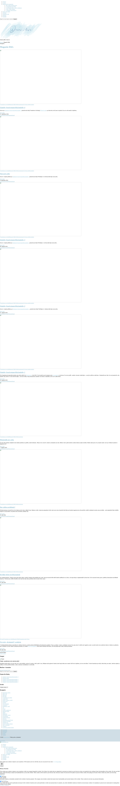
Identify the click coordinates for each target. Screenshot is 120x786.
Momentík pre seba (7, 440)
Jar (3, 707)
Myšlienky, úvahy (7, 715)
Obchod (4, 12)
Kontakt (4, 16)
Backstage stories (6, 692)
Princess (4, 718)
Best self (5, 695)
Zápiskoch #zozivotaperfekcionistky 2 (20, 242)
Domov (4, 1)
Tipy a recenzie (6, 725)
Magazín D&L (12, 104)
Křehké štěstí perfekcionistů (10, 575)
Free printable (6, 703)
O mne (4, 3)
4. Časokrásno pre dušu (11, 6)
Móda (4, 712)
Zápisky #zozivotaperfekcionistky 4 (12, 107)
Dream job (5, 701)
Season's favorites (7, 721)
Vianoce (4, 726)
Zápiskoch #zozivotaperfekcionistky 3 (13, 110)
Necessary (4, 776)
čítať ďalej (2, 112)
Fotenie (4, 702)
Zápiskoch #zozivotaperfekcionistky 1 (21, 309)
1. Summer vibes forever (11, 10)
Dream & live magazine (8, 4)
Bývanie (2, 639)
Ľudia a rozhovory (7, 710)
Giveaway (5, 705)
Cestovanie (5, 699)
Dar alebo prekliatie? (7, 507)
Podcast (4, 15)
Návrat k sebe (43, 110)
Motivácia (5, 713)
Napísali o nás (6, 14)
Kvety (4, 708)
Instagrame (28, 375)
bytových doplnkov (32, 646)
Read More (58, 761)
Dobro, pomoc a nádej (8, 700)
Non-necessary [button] (3, 780)
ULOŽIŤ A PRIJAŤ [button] (4, 785)
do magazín (55, 375)
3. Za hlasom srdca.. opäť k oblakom (14, 8)
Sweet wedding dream (8, 723)
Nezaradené (5, 716)
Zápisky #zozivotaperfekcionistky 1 (12, 372)
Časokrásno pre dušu (4, 104)
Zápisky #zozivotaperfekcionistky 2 (12, 306)
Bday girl (5, 694)
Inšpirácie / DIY (6, 706)
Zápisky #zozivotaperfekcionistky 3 (12, 240)
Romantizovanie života (24, 639)
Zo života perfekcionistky (28, 104)
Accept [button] (54, 761)
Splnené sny (5, 722)
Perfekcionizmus (19, 104)
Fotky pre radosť (6, 11)
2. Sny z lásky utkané (10, 9)
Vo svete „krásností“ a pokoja (10, 642)
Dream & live (7, 737)
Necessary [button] (2, 775)
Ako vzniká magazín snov (11, 5)
